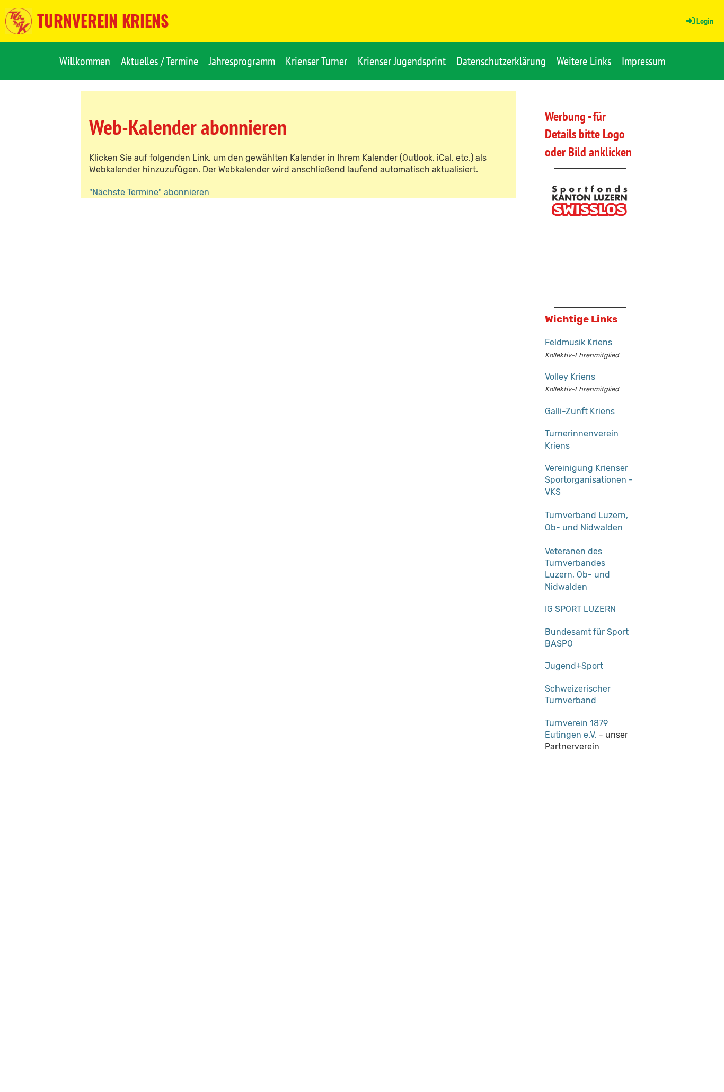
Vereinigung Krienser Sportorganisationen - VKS (589, 480)
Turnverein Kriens (103, 21)
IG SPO (558, 609)
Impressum (643, 61)
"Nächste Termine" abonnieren (149, 192)
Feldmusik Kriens (578, 342)
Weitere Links (584, 61)
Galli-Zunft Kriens (580, 411)
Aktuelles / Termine (159, 61)
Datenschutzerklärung (501, 61)
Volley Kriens (570, 377)
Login (704, 20)
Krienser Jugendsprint (402, 61)
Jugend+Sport (574, 666)
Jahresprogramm (242, 61)
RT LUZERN (593, 609)
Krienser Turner (316, 61)
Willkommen (84, 61)
